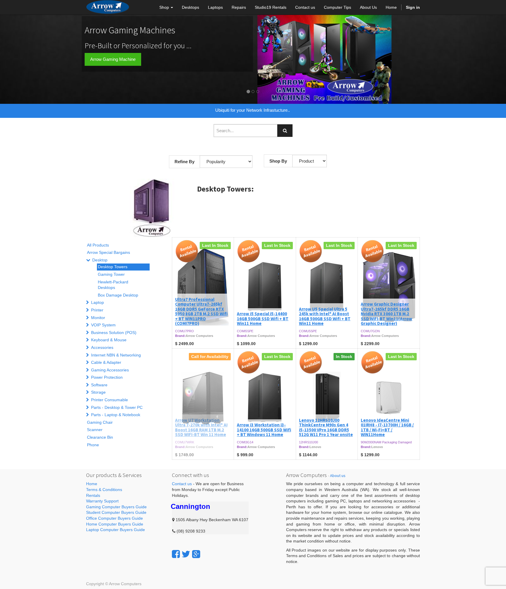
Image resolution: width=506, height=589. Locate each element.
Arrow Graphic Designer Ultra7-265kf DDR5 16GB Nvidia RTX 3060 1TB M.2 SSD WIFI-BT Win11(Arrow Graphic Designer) (386, 313)
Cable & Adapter (106, 362)
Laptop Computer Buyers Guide (115, 529)
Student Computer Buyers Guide (116, 512)
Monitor (98, 317)
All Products (98, 245)
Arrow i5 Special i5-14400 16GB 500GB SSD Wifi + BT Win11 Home (262, 318)
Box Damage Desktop (118, 295)
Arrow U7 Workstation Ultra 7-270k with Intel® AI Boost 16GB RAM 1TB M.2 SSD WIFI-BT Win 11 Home (201, 427)
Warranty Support (102, 501)
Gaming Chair (100, 422)
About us (338, 475)
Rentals (93, 495)
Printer (97, 310)
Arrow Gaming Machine (113, 59)
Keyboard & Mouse (108, 339)
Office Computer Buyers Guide (114, 518)
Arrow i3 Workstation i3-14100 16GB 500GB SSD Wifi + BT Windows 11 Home (264, 429)
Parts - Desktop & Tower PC (117, 407)
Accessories (102, 347)
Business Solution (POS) (113, 332)
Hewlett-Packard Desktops (113, 285)
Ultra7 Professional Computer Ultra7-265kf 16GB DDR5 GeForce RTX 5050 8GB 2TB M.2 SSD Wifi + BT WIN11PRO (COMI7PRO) (201, 311)
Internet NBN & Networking (116, 355)
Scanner (94, 429)
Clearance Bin (100, 437)
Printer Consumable (109, 399)
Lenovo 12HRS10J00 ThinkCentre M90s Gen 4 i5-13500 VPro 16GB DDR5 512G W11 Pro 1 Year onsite (326, 427)
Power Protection (107, 377)
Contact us (182, 483)
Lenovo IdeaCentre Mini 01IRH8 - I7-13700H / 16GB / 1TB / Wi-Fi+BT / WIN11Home (387, 427)
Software (99, 385)
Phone (93, 444)
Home (91, 483)
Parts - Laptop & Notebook (115, 414)
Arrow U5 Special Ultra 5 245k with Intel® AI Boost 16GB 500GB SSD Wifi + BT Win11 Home (325, 316)
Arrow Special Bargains (108, 252)
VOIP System (103, 325)
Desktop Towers (112, 266)
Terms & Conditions (104, 489)
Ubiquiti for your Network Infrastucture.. (252, 110)
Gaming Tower (111, 274)
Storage (98, 392)
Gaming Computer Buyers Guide (116, 506)
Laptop (97, 302)
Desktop (99, 260)
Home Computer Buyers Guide (114, 524)
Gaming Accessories (110, 370)
